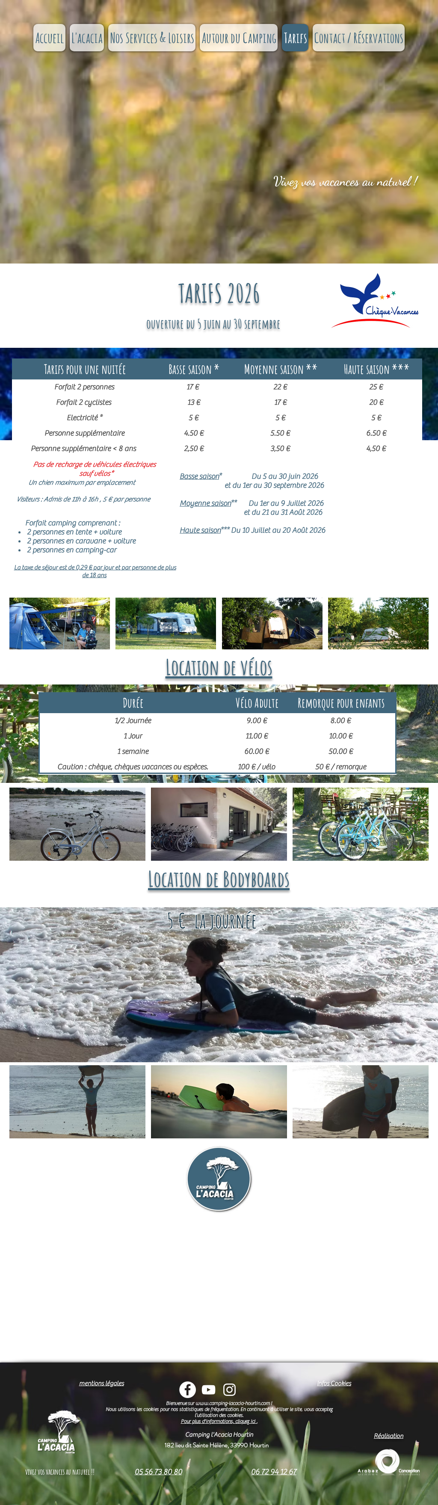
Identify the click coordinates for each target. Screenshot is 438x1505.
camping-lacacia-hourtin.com (239, 1403)
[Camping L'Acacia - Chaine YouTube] (208, 1389)
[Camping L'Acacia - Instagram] (229, 1389)
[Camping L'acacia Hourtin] (187, 1389)
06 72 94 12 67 (273, 1471)
